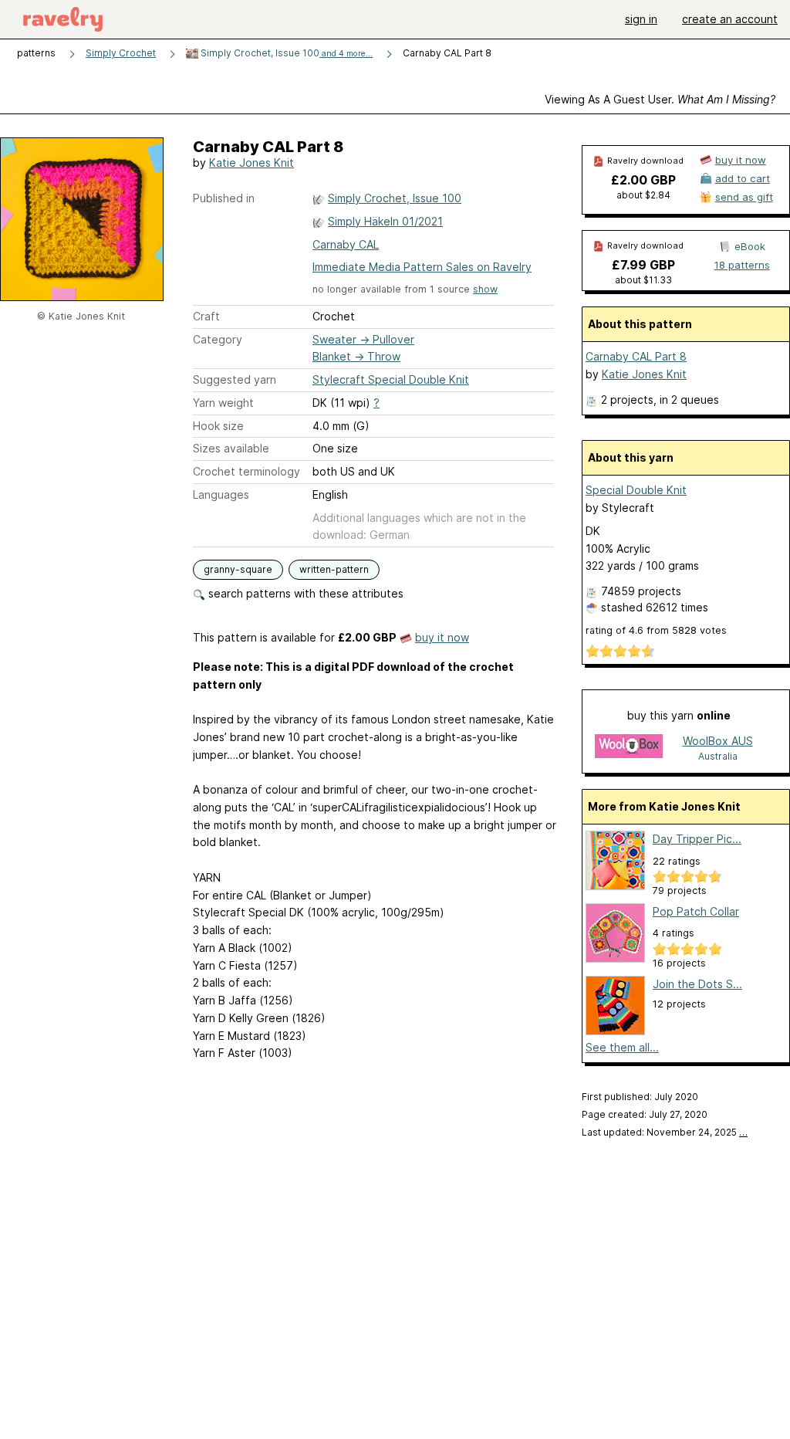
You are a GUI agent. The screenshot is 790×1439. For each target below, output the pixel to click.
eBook (749, 246)
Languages (221, 494)
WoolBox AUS (718, 740)
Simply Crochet (121, 53)
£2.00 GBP (643, 180)
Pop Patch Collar (696, 911)
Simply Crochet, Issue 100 (285, 53)
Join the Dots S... (697, 983)
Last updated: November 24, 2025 (665, 1132)
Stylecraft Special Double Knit (390, 379)
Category (217, 339)
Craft (206, 316)
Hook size (218, 425)
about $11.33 (643, 280)
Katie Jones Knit (251, 162)
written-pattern (334, 569)
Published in (224, 198)
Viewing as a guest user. (660, 99)
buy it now (442, 637)
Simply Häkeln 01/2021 (385, 221)
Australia (718, 756)
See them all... (622, 1047)
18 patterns (742, 265)
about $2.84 (643, 195)
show (485, 289)
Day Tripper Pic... (697, 838)
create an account (730, 18)
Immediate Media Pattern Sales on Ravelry (422, 266)
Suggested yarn (234, 379)
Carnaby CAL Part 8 (636, 356)
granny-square (238, 569)
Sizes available (231, 448)
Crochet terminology (246, 471)
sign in (641, 18)
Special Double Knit (636, 489)
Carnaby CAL (345, 244)
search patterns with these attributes (304, 593)
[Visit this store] (628, 747)
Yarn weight (223, 402)
